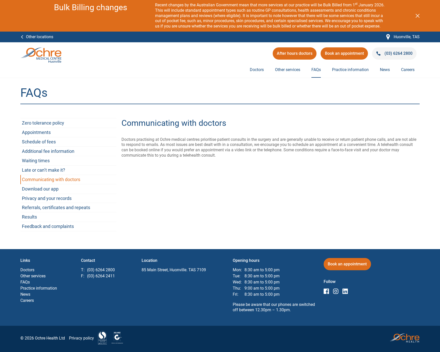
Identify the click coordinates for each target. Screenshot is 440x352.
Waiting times (36, 160)
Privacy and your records (47, 198)
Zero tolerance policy (43, 123)
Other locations (39, 36)
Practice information (350, 69)
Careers (408, 69)
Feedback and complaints (48, 226)
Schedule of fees (39, 141)
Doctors (257, 69)
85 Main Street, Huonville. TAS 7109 (174, 269)
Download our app (40, 189)
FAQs (316, 69)
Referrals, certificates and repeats (56, 207)
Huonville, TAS (403, 37)
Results (29, 217)
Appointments (36, 132)
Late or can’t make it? (43, 170)
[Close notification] (417, 15)
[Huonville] (41, 49)
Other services (287, 69)
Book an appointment (344, 55)
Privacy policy (81, 338)
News (385, 69)
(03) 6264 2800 (101, 269)
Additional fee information (48, 151)
